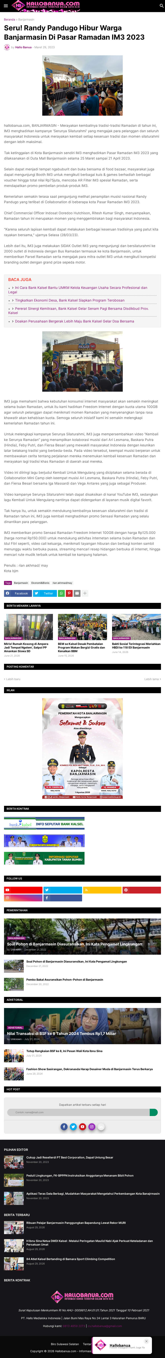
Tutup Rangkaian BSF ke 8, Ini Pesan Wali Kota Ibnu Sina (64, 1051)
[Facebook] (64, 1126)
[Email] (77, 593)
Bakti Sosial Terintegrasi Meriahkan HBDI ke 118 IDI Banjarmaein (136, 645)
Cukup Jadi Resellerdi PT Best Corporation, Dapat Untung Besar (69, 1157)
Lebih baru (13, 679)
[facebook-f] (62, 898)
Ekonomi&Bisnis (40, 582)
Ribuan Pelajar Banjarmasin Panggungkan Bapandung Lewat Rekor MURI (76, 1222)
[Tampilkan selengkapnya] (84, 593)
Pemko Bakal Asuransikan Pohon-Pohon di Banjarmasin (64, 979)
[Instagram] (91, 1126)
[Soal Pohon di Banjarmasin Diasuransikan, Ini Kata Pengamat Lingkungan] (14, 966)
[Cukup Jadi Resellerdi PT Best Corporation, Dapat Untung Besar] (14, 1162)
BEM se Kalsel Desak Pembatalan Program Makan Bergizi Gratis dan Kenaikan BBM (81, 647)
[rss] (102, 890)
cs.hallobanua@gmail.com (105, 1326)
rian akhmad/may (62, 582)
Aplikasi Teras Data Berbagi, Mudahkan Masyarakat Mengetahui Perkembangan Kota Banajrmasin (93, 1193)
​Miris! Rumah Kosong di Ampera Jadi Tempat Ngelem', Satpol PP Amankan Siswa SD (26, 647)
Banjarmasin (26, 19)
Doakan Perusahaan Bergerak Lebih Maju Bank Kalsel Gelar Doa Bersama (74, 321)
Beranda (9, 19)
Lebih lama (151, 679)
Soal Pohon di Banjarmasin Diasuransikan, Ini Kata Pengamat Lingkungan (76, 961)
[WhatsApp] (61, 593)
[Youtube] (82, 1126)
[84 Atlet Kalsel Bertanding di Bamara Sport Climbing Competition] (14, 1263)
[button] (5, 6)
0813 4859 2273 (74, 1326)
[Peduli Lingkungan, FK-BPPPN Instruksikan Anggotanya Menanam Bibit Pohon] (14, 1180)
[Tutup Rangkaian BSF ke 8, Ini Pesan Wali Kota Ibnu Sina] (14, 1055)
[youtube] (23, 890)
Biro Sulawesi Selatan (65, 1344)
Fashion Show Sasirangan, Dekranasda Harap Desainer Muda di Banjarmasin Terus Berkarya (89, 1069)
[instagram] (23, 898)
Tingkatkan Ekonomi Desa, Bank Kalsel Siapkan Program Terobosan (70, 300)
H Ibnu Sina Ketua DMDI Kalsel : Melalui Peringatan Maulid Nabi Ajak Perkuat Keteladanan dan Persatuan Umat (89, 1242)
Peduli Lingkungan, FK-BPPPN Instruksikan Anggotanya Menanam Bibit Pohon (80, 1175)
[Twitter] (73, 1126)
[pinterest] (142, 890)
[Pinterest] (69, 593)
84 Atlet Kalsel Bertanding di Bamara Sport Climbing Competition (70, 1259)
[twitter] (62, 890)
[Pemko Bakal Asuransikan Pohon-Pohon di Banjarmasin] (14, 984)
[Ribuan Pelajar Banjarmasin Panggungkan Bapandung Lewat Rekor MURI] (14, 1227)
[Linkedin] (101, 1126)
